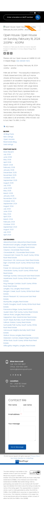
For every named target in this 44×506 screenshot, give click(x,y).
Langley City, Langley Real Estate (16, 288)
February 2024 (9, 222)
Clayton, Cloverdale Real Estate (16, 250)
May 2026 (7, 159)
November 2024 (9, 198)
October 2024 (9, 201)
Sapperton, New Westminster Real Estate (20, 317)
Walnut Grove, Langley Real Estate (17, 335)
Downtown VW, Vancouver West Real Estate (21, 260)
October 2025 (9, 178)
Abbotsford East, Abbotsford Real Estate (19, 242)
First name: (12, 405)
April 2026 (7, 162)
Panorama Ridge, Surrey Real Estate (17, 309)
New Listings (8, 137)
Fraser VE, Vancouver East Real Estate (18, 268)
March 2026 (8, 165)
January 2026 (8, 170)
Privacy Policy (35, 456)
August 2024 (8, 206)
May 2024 (7, 214)
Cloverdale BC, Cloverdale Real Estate (19, 252)
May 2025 (7, 190)
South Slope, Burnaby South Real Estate (19, 320)
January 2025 (8, 196)
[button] (10, 375)
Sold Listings (8, 144)
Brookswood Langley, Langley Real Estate (20, 244)
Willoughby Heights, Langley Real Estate (19, 345)
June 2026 (7, 157)
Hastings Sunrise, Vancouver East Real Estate (21, 276)
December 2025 (10, 172)
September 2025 (10, 180)
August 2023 (8, 229)
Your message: (14, 424)
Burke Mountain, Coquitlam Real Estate (19, 247)
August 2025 (8, 183)
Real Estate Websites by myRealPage (22, 458)
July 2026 (7, 154)
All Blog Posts (8, 134)
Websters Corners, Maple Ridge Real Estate (19, 49)
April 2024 (7, 216)
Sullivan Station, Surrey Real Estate (17, 322)
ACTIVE (31, 13)
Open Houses (9, 139)
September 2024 (10, 203)
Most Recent (8, 152)
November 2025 (9, 175)
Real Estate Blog (10, 142)
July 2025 (7, 185)
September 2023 (10, 227)
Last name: (27, 405)
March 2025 (8, 193)
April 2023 (7, 235)
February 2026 (9, 167)
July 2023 (7, 232)
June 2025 (7, 188)
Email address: (14, 414)
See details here (23, 61)
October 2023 (9, 224)
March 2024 (8, 219)
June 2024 (7, 211)
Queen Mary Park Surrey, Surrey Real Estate (20, 312)
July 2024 (7, 209)
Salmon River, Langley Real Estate (16, 314)
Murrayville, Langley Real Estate (15, 301)
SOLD (39, 13)
